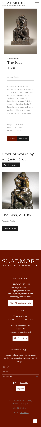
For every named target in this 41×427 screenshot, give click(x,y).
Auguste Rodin (13, 77)
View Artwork (10, 229)
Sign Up (20, 389)
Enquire (12, 138)
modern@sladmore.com (20, 297)
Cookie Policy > (20, 408)
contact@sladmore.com (21, 288)
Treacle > (24, 413)
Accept (21, 383)
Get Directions (20, 338)
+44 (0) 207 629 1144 (20, 285)
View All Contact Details (20, 303)
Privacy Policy (24, 383)
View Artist (23, 138)
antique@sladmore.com (20, 291)
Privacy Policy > (20, 404)
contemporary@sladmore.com (20, 294)
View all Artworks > (11, 165)
